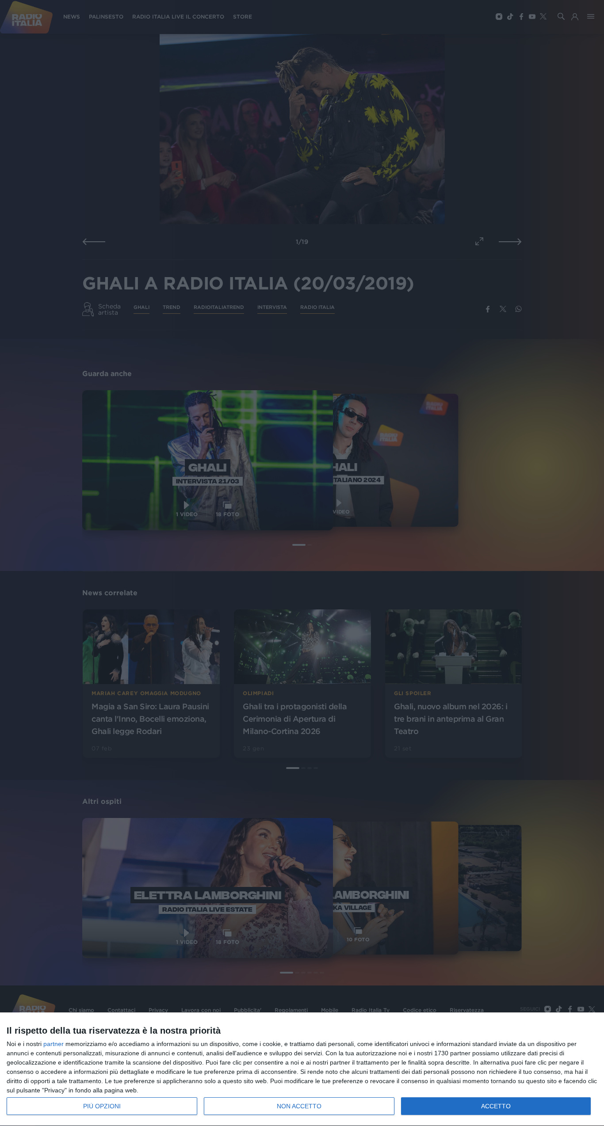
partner (53, 1044)
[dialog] (302, 1069)
